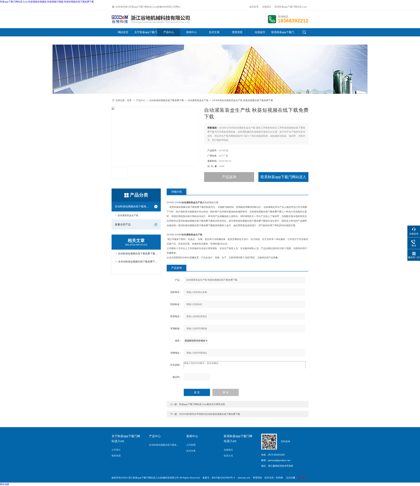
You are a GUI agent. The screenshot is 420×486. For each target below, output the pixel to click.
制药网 (279, 477)
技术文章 (214, 32)
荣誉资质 (237, 32)
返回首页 (254, 6)
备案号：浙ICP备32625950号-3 (218, 477)
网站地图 (4, 484)
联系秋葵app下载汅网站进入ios (291, 6)
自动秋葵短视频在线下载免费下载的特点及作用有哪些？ (138, 253)
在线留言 (266, 6)
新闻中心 (191, 32)
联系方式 (228, 455)
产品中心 (168, 32)
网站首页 (123, 32)
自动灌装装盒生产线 (198, 100)
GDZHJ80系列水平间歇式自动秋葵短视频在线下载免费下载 (209, 414)
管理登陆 (257, 477)
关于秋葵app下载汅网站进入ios (145, 36)
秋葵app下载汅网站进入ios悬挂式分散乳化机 (202, 404)
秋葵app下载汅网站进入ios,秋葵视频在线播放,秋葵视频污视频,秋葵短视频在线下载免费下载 (47, 1)
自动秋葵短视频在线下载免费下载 (166, 100)
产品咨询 (229, 177)
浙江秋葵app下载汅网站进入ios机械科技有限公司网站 (152, 6)
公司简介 (116, 449)
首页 (129, 100)
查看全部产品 (123, 224)
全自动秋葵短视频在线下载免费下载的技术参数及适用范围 (138, 261)
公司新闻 (191, 445)
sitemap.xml (244, 477)
